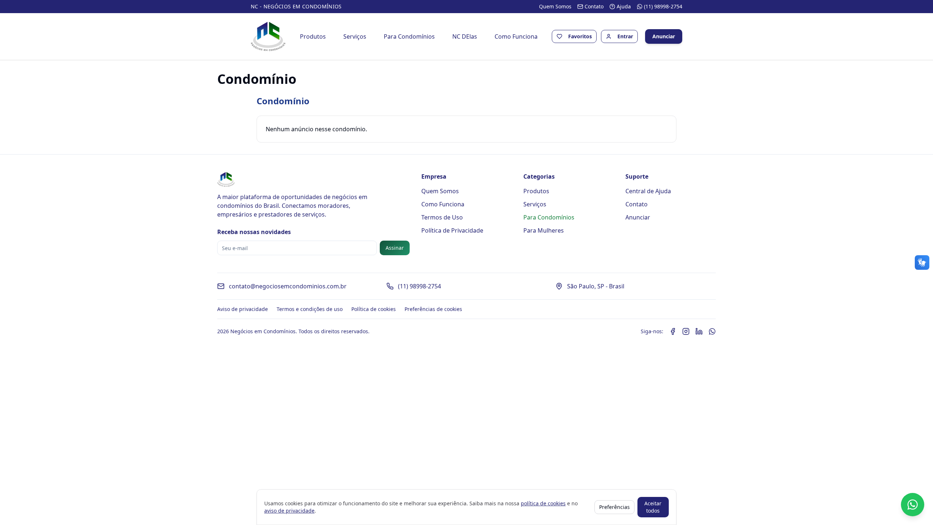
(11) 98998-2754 (419, 286)
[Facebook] (672, 331)
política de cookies (543, 503)
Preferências (614, 506)
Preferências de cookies (433, 309)
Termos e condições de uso (310, 309)
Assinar (395, 247)
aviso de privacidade (289, 510)
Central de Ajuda (648, 191)
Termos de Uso (442, 217)
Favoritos (580, 36)
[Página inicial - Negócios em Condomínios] (268, 36)
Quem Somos (440, 191)
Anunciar (663, 36)
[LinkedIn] (699, 331)
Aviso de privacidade (242, 309)
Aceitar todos (652, 507)
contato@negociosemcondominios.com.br (288, 286)
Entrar (625, 36)
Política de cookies (373, 309)
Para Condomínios (409, 36)
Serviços (354, 36)
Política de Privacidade (452, 230)
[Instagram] (686, 331)
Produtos (313, 36)
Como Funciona (516, 36)
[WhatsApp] (712, 331)
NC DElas (464, 36)
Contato (636, 204)
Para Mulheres (543, 230)
